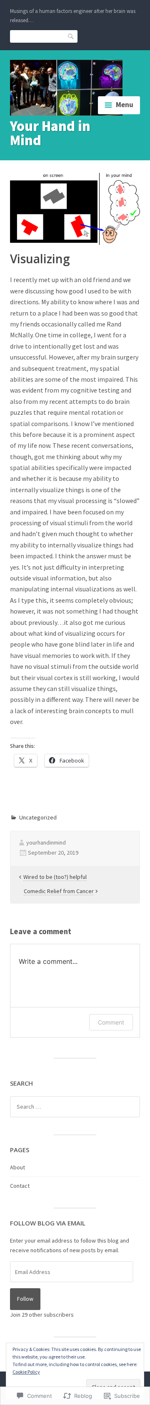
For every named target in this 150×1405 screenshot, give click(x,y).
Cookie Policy (26, 1372)
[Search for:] (75, 1106)
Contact (20, 1185)
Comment (111, 1022)
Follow (25, 1298)
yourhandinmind (46, 842)
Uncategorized (38, 817)
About (17, 1167)
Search (71, 36)
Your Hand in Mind (50, 133)
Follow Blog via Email (47, 1223)
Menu (124, 104)
